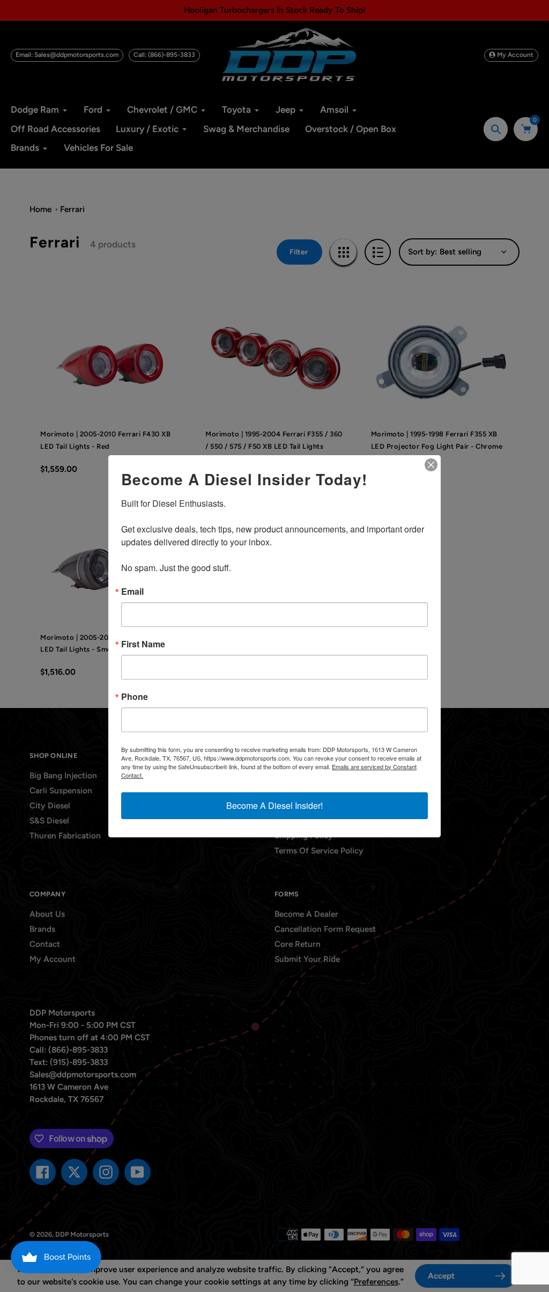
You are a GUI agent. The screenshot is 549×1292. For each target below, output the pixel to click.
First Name (143, 644)
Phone (134, 696)
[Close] (431, 464)
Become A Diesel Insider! (274, 805)
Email (132, 591)
